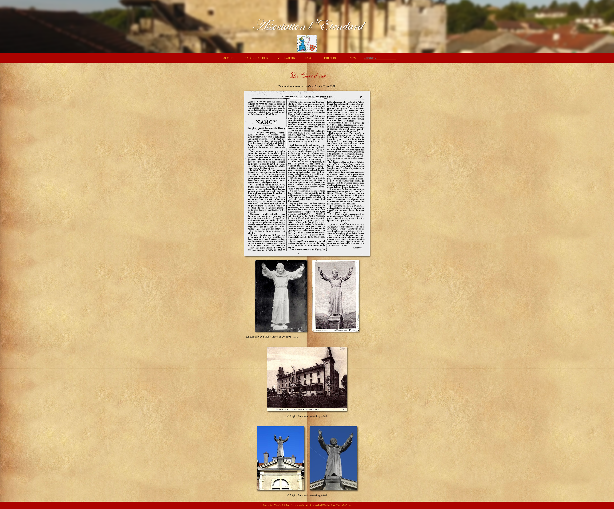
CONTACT (352, 58)
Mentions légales (313, 505)
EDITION (330, 58)
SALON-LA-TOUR (256, 58)
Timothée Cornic (343, 505)
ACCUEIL (229, 58)
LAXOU (309, 58)
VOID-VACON (286, 58)
